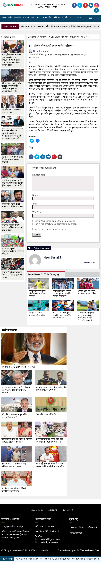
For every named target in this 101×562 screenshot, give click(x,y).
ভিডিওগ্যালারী (68, 510)
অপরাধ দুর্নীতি (46, 17)
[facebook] (74, 5)
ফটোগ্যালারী (52, 510)
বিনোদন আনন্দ (35, 17)
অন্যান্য (76, 17)
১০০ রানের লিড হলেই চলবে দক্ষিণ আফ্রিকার (70, 36)
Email (35, 203)
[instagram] (85, 5)
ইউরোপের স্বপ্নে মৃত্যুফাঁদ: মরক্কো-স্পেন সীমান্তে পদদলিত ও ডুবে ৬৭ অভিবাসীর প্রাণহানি (11, 87)
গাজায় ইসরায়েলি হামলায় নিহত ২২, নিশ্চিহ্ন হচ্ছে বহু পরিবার (12, 275)
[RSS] (96, 10)
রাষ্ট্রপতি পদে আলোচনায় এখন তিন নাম (11, 111)
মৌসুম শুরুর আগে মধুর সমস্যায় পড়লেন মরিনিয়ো (87, 292)
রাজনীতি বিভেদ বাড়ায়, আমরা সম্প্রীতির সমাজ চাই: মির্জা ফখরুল (13, 228)
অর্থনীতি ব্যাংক (58, 17)
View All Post (89, 262)
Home (33, 36)
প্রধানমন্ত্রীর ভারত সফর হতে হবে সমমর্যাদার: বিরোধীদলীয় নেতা (49, 440)
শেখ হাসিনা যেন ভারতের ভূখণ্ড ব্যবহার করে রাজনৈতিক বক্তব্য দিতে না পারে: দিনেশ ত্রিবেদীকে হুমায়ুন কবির (12, 59)
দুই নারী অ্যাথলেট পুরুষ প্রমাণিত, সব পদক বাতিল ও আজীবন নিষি (62, 315)
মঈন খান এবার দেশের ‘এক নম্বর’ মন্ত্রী (20, 26)
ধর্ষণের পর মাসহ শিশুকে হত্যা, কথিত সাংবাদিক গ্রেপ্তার (14, 465)
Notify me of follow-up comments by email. (56, 224)
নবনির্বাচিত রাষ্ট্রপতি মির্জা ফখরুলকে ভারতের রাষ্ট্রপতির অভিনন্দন (17, 440)
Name (35, 195)
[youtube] (96, 5)
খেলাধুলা (26, 17)
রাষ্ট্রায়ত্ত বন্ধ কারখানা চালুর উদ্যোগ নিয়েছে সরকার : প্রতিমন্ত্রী (12, 159)
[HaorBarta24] (12, 4)
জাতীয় (10, 17)
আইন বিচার (68, 17)
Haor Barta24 (52, 257)
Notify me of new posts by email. (51, 229)
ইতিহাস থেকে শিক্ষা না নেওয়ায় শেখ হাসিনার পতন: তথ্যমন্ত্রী (51, 388)
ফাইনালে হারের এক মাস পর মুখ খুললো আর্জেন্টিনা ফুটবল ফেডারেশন (62, 293)
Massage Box (39, 174)
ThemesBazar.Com (90, 550)
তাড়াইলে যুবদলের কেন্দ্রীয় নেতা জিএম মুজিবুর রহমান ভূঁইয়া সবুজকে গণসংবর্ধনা (12, 183)
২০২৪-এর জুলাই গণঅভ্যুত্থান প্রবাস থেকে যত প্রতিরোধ (13, 251)
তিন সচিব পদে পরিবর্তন (46, 414)
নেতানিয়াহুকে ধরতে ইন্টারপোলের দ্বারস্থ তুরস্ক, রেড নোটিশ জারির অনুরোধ (16, 390)
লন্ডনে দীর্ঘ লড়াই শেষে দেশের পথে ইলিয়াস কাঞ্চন (12, 205)
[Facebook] (31, 156)
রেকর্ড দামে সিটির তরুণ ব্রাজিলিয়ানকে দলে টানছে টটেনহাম (38, 293)
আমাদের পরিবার (37, 510)
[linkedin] (90, 5)
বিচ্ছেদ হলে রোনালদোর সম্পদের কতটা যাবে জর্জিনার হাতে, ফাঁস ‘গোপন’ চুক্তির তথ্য (86, 316)
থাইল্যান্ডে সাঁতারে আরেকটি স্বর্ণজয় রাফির (37, 314)
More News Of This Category (43, 274)
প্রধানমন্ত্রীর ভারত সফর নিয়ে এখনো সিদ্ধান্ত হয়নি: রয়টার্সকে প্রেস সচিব (51, 465)
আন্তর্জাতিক (17, 17)
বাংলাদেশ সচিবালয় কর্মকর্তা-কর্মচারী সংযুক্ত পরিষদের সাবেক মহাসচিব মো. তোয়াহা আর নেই (12, 134)
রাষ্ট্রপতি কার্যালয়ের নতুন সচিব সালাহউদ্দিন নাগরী (14, 416)
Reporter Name (40, 51)
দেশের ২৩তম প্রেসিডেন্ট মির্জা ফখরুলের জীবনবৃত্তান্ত (14, 489)
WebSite (36, 212)
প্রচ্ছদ (4, 17)
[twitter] (79, 5)
